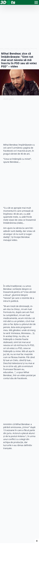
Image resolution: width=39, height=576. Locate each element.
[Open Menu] (36, 2)
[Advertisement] (19, 26)
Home (1, 48)
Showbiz (7, 48)
